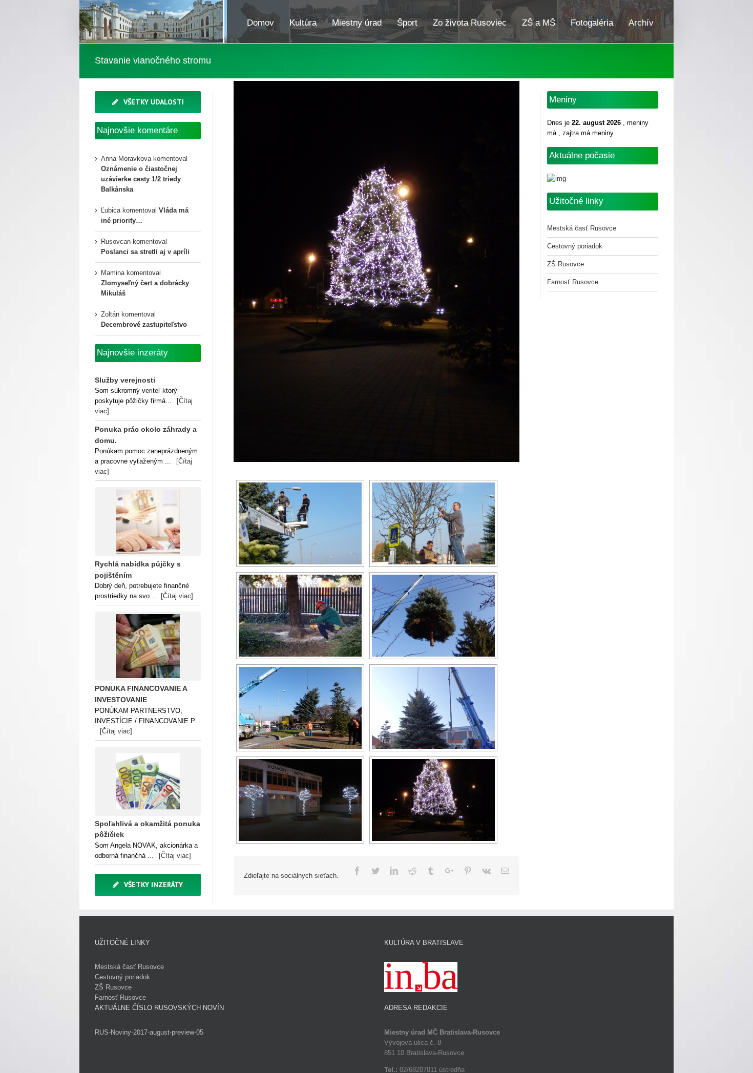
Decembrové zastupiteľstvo (144, 324)
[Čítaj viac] (177, 596)
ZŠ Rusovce (565, 264)
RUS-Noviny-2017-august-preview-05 (149, 1032)
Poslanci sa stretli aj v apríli (145, 252)
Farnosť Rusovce (572, 282)
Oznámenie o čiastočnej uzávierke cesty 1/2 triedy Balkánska (141, 179)
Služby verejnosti (125, 380)
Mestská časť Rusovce (581, 228)
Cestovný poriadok (574, 246)
